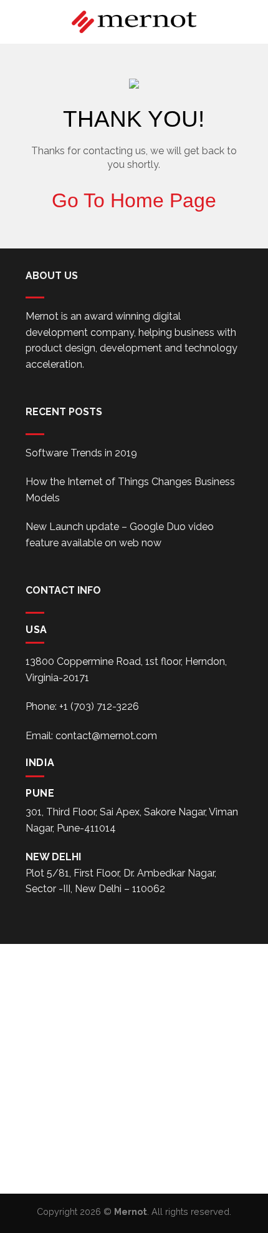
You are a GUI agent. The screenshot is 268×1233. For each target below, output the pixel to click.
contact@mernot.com (106, 736)
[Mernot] (134, 22)
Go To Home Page (134, 200)
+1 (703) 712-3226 (99, 706)
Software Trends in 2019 (81, 453)
